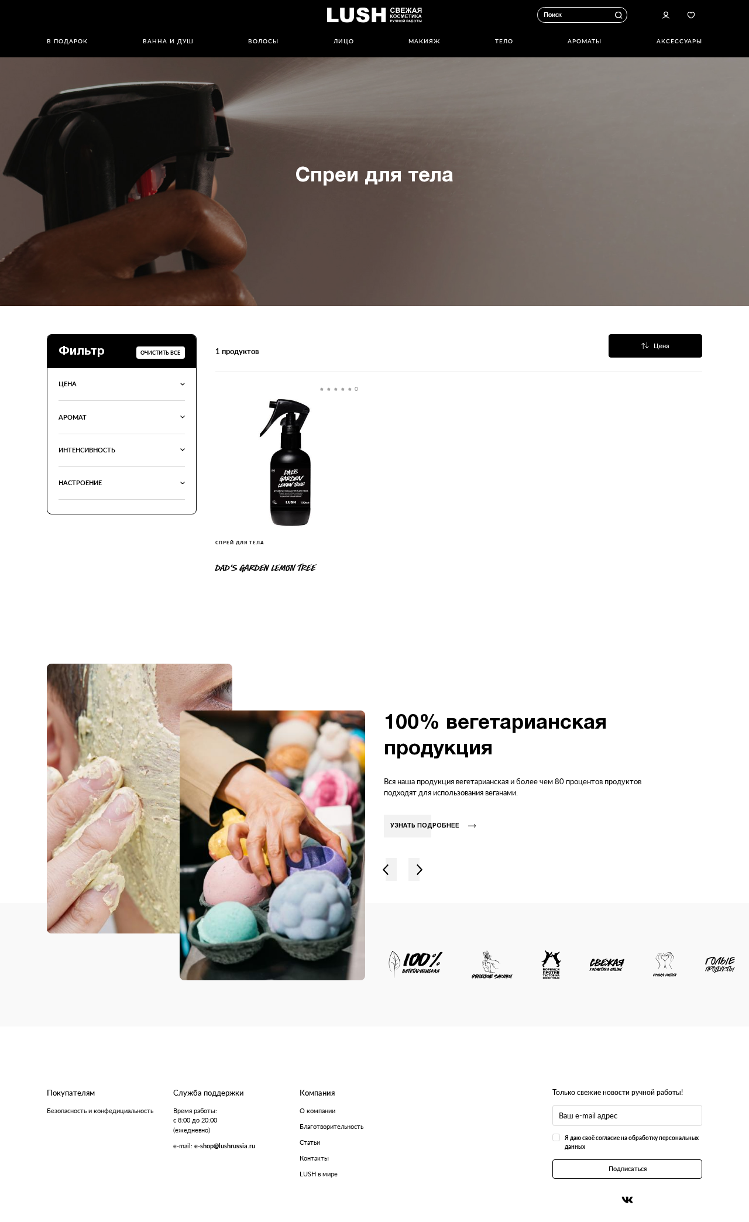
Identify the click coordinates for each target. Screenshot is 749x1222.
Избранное (691, 15)
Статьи (310, 1142)
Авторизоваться (666, 15)
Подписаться (628, 1168)
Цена (661, 345)
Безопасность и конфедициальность (100, 1110)
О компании (317, 1110)
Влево (385, 869)
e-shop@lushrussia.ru (224, 1145)
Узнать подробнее (424, 826)
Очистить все (160, 352)
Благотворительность (331, 1126)
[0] (290, 461)
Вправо (419, 869)
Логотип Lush (374, 14)
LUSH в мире (319, 1174)
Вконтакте (627, 1199)
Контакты (314, 1158)
